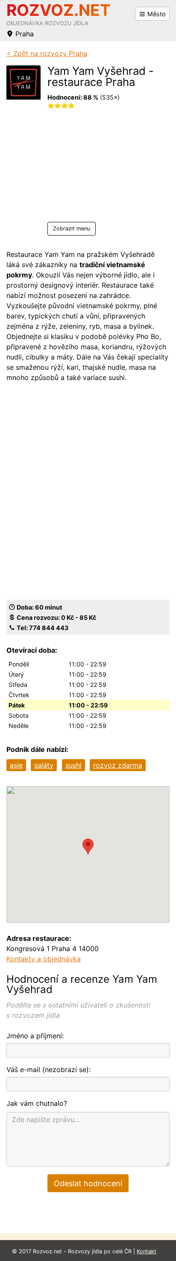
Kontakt (146, 1251)
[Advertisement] (104, 168)
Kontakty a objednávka (43, 959)
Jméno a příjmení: (35, 1035)
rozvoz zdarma (117, 765)
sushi (73, 765)
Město (156, 14)
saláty (43, 765)
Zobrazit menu (71, 228)
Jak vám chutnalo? (36, 1103)
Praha (23, 33)
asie (16, 765)
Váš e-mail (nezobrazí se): (48, 1069)
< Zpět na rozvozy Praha (46, 53)
